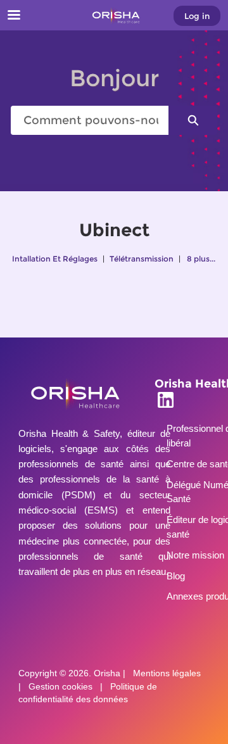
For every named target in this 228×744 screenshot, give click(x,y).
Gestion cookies (60, 686)
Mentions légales (167, 673)
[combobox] (89, 120)
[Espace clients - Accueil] (114, 16)
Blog (176, 576)
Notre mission (195, 555)
